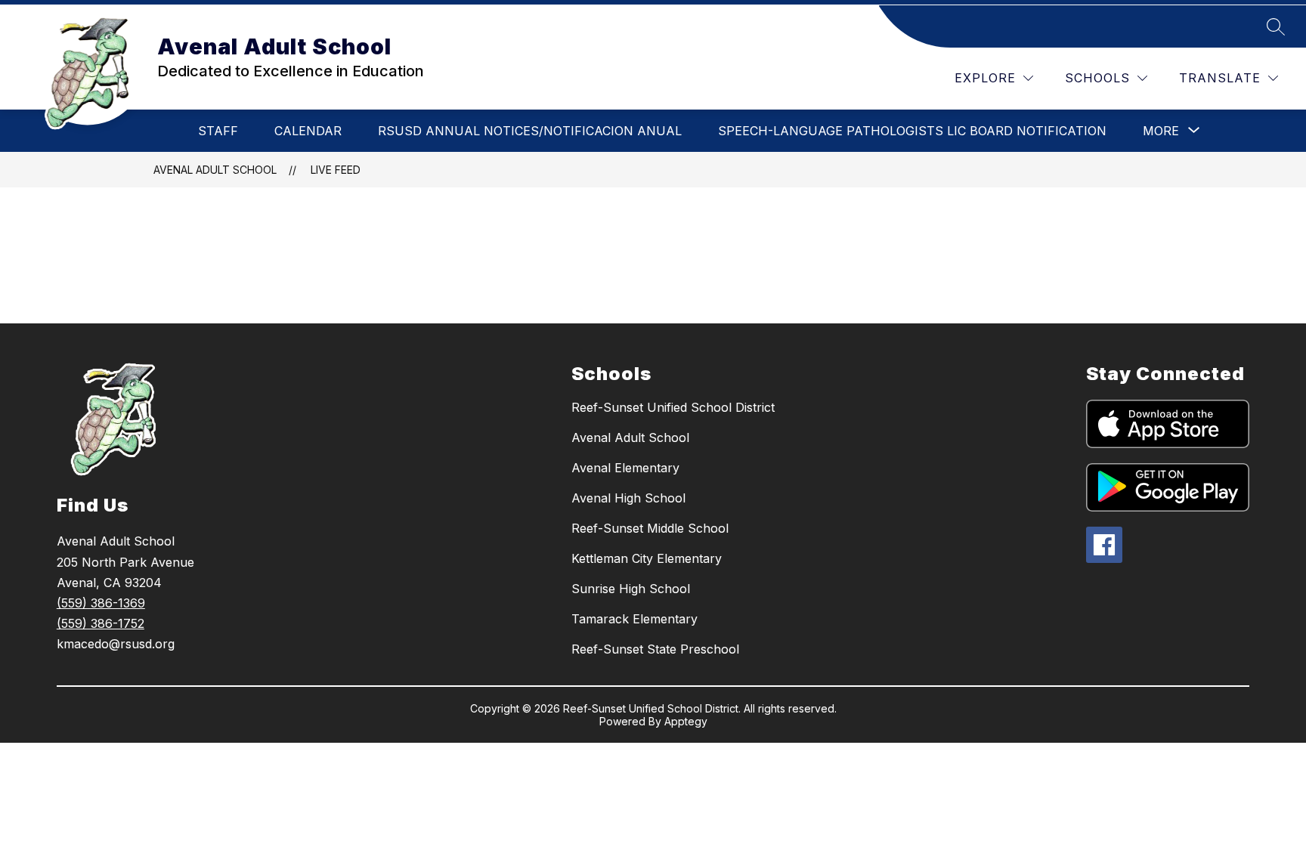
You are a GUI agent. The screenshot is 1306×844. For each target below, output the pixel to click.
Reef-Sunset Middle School (650, 528)
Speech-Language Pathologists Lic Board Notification (912, 130)
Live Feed (336, 169)
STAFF (218, 130)
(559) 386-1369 (101, 603)
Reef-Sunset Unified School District (673, 407)
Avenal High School (628, 497)
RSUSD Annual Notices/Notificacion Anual (530, 130)
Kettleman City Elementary (646, 558)
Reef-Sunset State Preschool (655, 649)
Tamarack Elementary (634, 618)
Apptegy (685, 721)
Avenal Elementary (625, 467)
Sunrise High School (630, 588)
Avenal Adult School (215, 169)
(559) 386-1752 (100, 623)
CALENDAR (308, 130)
